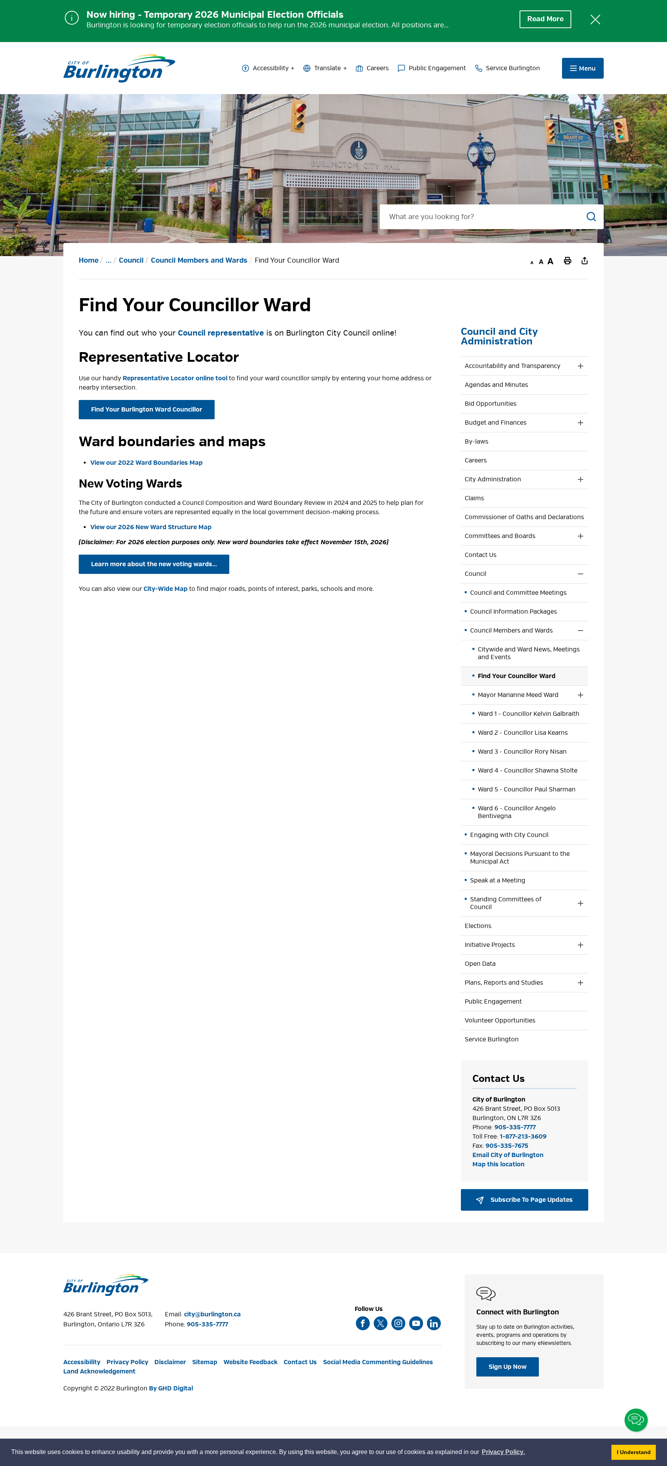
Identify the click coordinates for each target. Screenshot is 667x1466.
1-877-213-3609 (523, 1136)
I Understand (636, 1452)
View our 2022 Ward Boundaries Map (146, 463)
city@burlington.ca (212, 1314)
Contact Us (300, 1362)
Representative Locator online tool (175, 378)
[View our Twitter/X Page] (381, 1323)
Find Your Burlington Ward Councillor (146, 409)
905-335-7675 (507, 1146)
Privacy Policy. (503, 1453)
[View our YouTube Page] (416, 1323)
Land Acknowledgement (99, 1371)
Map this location (498, 1164)
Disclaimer (170, 1362)
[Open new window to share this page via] (584, 260)
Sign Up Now (507, 1367)
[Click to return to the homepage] (119, 68)
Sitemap (204, 1362)
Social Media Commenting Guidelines (378, 1362)
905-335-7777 (515, 1127)
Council (131, 260)
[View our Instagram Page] (398, 1323)
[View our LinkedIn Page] (434, 1323)
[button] (517, 366)
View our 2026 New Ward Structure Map (151, 527)
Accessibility (271, 68)
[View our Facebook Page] (363, 1323)
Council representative (221, 333)
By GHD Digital (171, 1388)
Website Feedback (250, 1362)
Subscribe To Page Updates (531, 1200)
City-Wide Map (166, 589)
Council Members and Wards (199, 260)
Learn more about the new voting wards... (154, 564)
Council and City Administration (499, 337)
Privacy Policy (127, 1362)
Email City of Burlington (507, 1155)
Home (88, 260)
